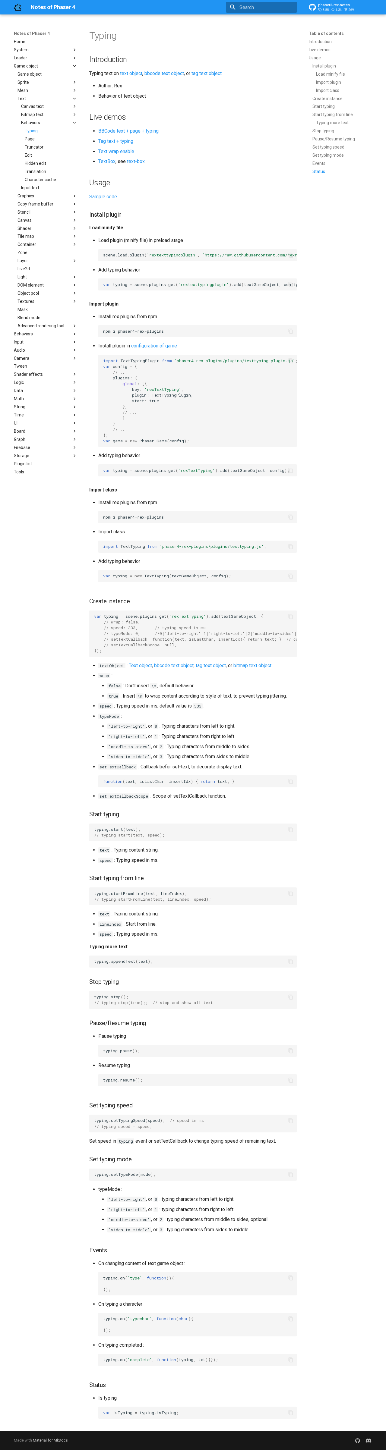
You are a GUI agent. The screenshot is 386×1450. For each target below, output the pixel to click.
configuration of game (154, 346)
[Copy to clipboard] (290, 255)
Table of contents (326, 33)
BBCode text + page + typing (128, 131)
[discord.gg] (368, 1440)
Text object (140, 665)
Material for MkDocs (50, 1440)
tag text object (206, 73)
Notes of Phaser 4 (32, 33)
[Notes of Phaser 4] (17, 7)
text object (131, 73)
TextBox (106, 161)
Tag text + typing (115, 141)
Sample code (103, 196)
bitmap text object (252, 665)
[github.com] (357, 1440)
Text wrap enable (116, 151)
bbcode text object (164, 73)
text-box (136, 161)
